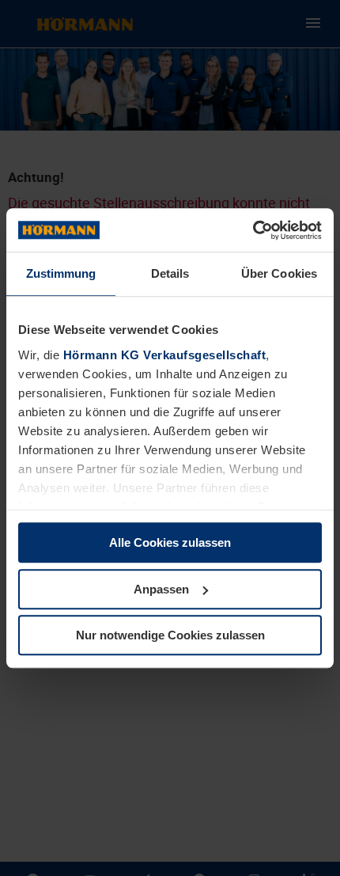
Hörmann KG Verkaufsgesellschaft (164, 355)
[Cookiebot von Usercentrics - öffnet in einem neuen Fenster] (252, 230)
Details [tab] (170, 273)
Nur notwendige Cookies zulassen (170, 635)
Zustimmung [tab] (61, 273)
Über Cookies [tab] (279, 273)
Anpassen (161, 589)
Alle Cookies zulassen (170, 542)
